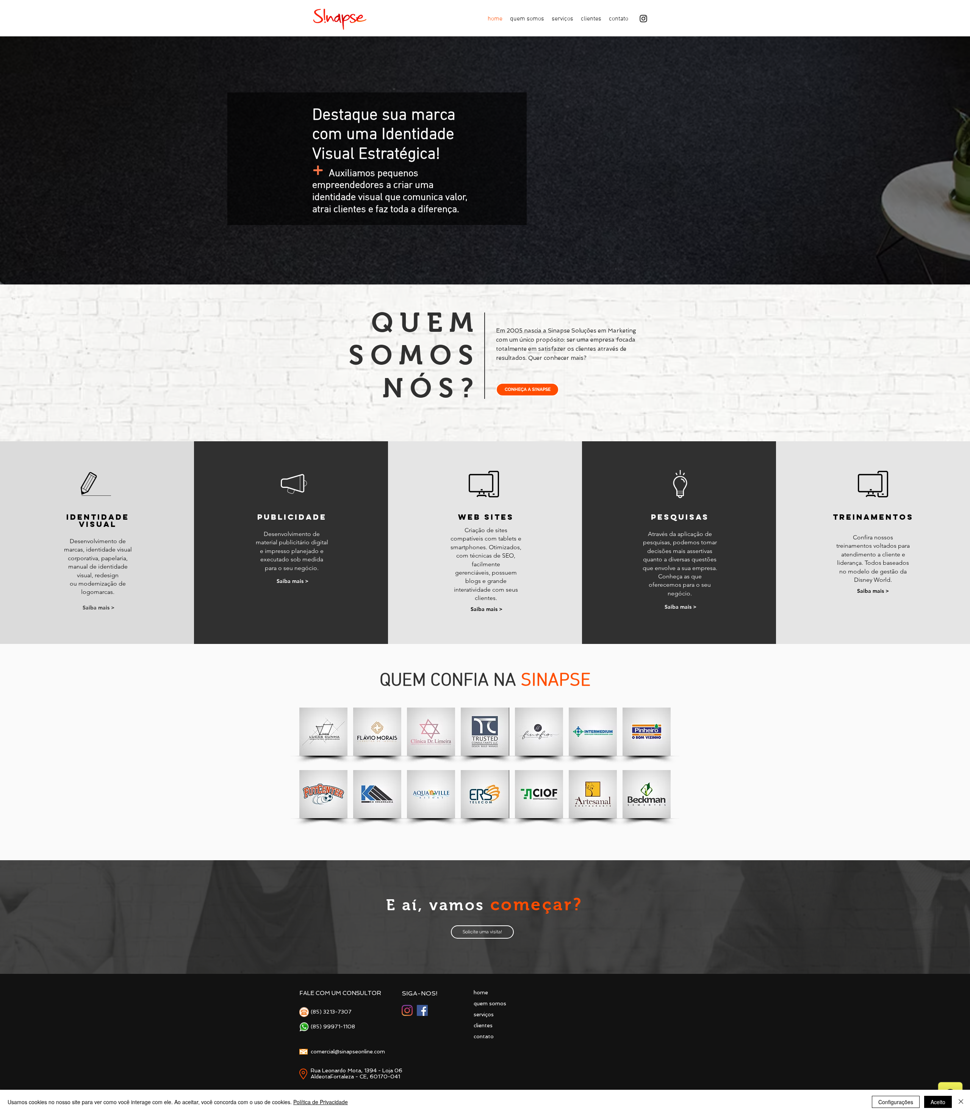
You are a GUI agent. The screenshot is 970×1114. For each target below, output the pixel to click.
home (481, 992)
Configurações (895, 1102)
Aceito (938, 1102)
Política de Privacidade (320, 1102)
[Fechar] (960, 1102)
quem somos (490, 1003)
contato (484, 1036)
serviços (484, 1014)
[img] (323, 731)
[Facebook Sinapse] (422, 1010)
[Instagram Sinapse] (407, 1010)
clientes (483, 1025)
